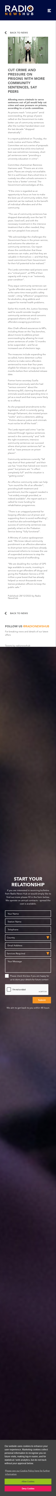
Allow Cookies (28, 1481)
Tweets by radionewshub (17, 645)
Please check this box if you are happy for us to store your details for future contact (29, 978)
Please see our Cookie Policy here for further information (27, 1472)
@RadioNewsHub (36, 626)
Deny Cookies (28, 1488)
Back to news (19, 33)
